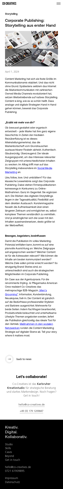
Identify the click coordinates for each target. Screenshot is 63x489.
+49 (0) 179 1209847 (31, 410)
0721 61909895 (15, 471)
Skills (8, 448)
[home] (9, 3)
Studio (9, 444)
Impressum (11, 478)
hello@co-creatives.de (32, 404)
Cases (8, 452)
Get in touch (12, 460)
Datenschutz (12, 482)
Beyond (9, 456)
